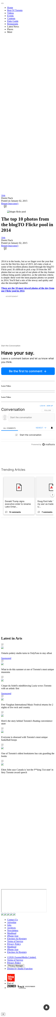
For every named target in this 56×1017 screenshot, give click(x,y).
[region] (28, 425)
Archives (11, 928)
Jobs (9, 925)
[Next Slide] (52, 495)
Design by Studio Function (20, 968)
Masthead (11, 933)
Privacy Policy (14, 944)
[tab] (9, 428)
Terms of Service (15, 941)
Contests (11, 18)
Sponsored (6, 658)
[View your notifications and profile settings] (52, 428)
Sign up (50, 406)
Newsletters (12, 930)
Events (10, 15)
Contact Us (12, 919)
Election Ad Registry (17, 938)
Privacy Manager (15, 966)
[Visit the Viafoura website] (48, 444)
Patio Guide (12, 21)
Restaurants (12, 24)
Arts (3, 195)
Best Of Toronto (15, 10)
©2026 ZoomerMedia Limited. (21, 957)
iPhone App (12, 936)
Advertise (11, 922)
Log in (42, 406)
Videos (10, 13)
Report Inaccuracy (10, 203)
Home (10, 7)
